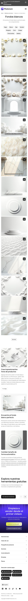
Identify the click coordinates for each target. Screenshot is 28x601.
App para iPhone (7, 571)
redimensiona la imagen (7, 459)
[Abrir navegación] (25, 9)
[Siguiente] (25, 496)
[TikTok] (12, 588)
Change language (7, 4)
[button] (14, 536)
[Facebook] (6, 588)
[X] (16, 588)
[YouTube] (19, 588)
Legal (12, 595)
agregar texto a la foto (12, 465)
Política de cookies (5, 595)
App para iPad (18, 571)
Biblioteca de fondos (9, 13)
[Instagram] (9, 588)
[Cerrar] (26, 2)
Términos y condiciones (6, 593)
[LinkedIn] (2, 588)
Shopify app (6, 578)
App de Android (7, 575)
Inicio (2, 13)
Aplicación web (17, 575)
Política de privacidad (17, 593)
